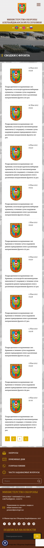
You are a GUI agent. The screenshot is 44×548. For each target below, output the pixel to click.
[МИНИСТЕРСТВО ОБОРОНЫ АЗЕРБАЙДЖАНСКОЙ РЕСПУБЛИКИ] (22, 10)
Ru (28, 28)
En (20, 28)
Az (13, 28)
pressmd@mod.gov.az (15, 510)
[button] (5, 543)
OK (37, 536)
